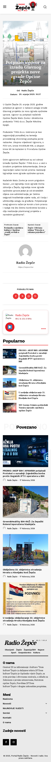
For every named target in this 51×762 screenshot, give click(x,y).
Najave (36, 54)
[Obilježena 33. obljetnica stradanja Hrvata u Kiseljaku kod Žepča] (9, 383)
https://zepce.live (25, 267)
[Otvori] (9, 327)
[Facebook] (16, 296)
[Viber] (35, 296)
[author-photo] (5, 480)
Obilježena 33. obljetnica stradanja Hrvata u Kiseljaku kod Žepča (32, 383)
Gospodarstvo (18, 54)
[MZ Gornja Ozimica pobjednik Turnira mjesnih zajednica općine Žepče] (9, 407)
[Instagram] (13, 742)
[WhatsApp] (29, 296)
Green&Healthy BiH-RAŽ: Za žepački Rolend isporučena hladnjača (32, 370)
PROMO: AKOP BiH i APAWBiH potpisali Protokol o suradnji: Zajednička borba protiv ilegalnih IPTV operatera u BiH (33, 356)
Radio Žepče (28, 90)
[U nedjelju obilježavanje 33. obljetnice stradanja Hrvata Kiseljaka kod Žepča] (9, 395)
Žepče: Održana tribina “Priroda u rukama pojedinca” (36, 230)
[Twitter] (22, 296)
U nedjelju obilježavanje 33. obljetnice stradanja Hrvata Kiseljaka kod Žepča (32, 395)
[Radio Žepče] (25, 251)
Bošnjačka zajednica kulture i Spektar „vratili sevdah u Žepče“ (13, 231)
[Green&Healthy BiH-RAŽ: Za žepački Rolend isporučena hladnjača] (9, 370)
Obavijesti (25, 57)
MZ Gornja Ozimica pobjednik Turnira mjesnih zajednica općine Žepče (33, 408)
